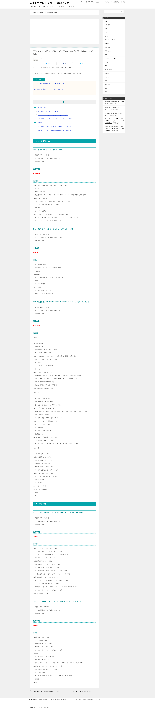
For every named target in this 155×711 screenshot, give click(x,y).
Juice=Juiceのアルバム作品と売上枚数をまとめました (85, 691)
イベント (107, 32)
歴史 (106, 88)
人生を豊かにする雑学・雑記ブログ (49, 2)
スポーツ (107, 77)
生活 (106, 28)
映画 (106, 65)
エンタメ (107, 73)
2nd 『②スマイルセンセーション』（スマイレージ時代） (53, 115)
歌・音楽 (36, 60)
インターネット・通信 (110, 58)
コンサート (107, 36)
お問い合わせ (60, 6)
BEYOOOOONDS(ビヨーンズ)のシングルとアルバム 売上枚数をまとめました (48, 691)
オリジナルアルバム (42, 107)
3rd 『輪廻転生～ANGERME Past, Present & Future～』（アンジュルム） (57, 118)
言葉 (106, 21)
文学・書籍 (107, 47)
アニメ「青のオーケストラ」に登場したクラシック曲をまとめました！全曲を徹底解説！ (114, 121)
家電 (106, 54)
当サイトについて (35, 6)
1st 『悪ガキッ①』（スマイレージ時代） (48, 111)
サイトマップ (70, 6)
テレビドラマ (108, 62)
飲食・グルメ (108, 51)
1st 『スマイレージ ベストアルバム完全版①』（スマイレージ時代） (56, 126)
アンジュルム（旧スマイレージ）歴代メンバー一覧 (49, 83)
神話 (106, 91)
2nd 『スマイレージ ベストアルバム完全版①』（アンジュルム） (55, 130)
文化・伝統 (107, 25)
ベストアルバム (41, 122)
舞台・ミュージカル (110, 39)
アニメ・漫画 (108, 69)
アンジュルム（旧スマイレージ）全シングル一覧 (48, 89)
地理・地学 (107, 84)
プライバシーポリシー (48, 6)
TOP (41, 699)
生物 (106, 80)
